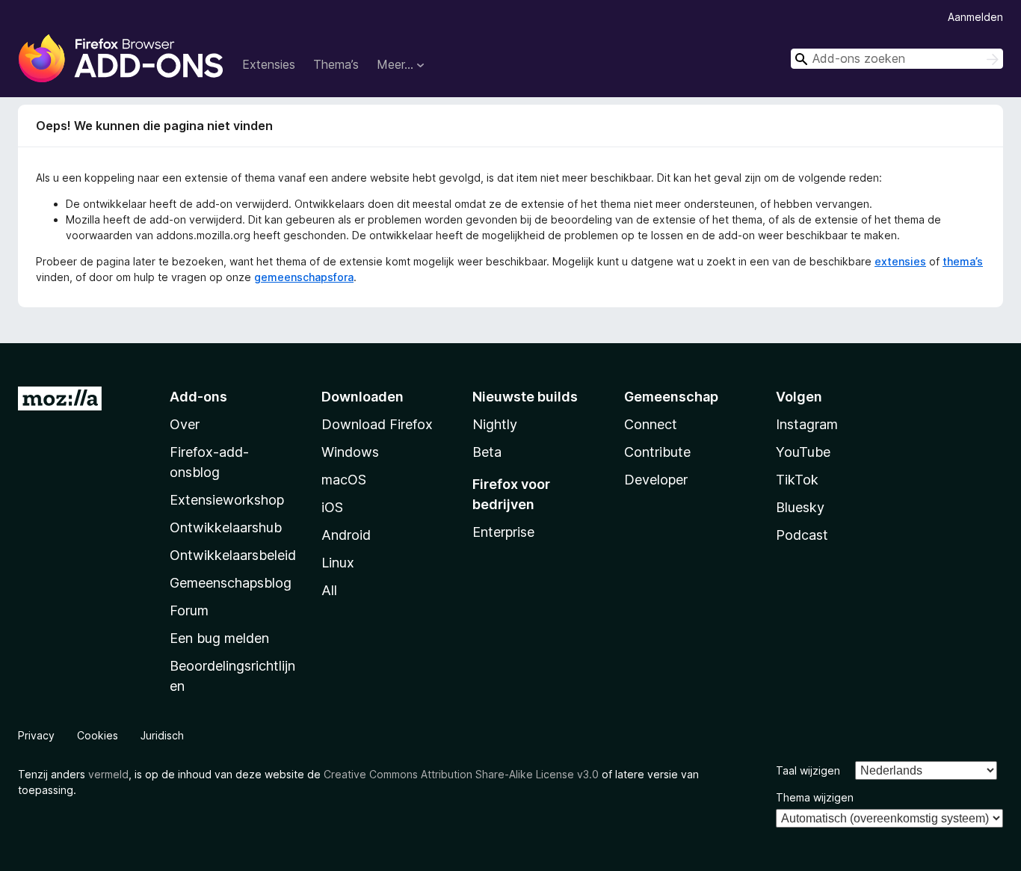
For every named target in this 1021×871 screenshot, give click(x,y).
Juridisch (162, 735)
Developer (656, 479)
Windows (350, 452)
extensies (900, 261)
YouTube (803, 452)
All (329, 590)
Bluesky (800, 507)
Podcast (802, 535)
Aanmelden (975, 16)
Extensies (268, 64)
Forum (189, 610)
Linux (337, 562)
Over (185, 424)
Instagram (807, 424)
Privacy (36, 735)
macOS (343, 479)
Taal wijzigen (808, 770)
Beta (487, 452)
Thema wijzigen (815, 797)
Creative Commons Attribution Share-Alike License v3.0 (461, 774)
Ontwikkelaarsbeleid (233, 555)
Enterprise (503, 532)
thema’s (963, 261)
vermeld (108, 774)
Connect (650, 424)
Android (346, 535)
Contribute (657, 452)
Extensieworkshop (227, 500)
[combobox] (897, 59)
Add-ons (198, 396)
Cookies (97, 735)
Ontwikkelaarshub (226, 527)
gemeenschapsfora (304, 277)
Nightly (494, 424)
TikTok (797, 479)
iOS (332, 507)
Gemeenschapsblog (231, 583)
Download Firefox (377, 424)
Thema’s (336, 64)
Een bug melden (219, 638)
